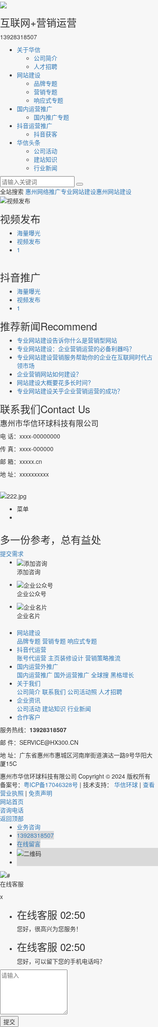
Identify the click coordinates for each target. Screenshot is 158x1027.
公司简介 (45, 58)
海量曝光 (28, 233)
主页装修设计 (65, 658)
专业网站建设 (78, 191)
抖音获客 (45, 134)
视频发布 (28, 241)
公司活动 (45, 151)
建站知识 (45, 159)
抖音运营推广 (34, 125)
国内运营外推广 (37, 666)
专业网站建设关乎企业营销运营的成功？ (70, 391)
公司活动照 (82, 691)
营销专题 (45, 91)
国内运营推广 (34, 108)
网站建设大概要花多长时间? (54, 382)
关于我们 (28, 683)
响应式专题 (48, 100)
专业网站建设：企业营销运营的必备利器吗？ (76, 348)
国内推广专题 (51, 117)
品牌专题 (45, 83)
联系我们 (54, 691)
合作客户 (28, 717)
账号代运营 (31, 658)
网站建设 (28, 75)
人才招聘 (45, 66)
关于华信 (28, 49)
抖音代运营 (31, 649)
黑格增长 (122, 674)
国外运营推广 (71, 674)
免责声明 (40, 793)
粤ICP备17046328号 (51, 784)
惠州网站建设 (113, 191)
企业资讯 (28, 700)
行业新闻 (45, 167)
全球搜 (100, 674)
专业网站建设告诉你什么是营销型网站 (67, 340)
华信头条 (28, 142)
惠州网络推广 (43, 191)
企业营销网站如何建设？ (49, 374)
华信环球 (126, 784)
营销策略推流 (103, 658)
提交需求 (12, 553)
